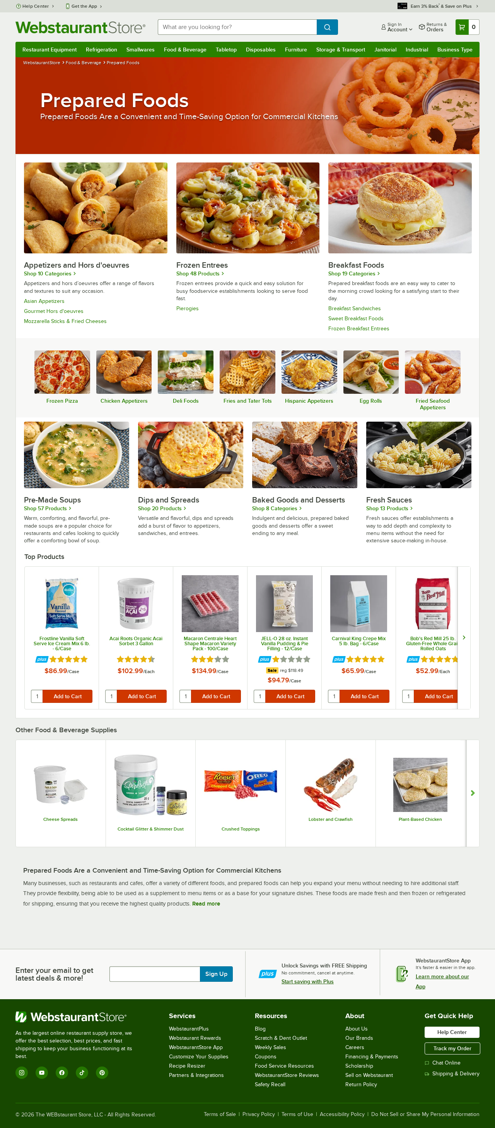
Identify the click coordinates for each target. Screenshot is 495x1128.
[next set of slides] (463, 638)
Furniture (296, 49)
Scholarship (359, 1066)
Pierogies (187, 308)
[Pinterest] (102, 1072)
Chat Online (446, 1063)
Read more (206, 904)
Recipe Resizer (187, 1066)
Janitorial (385, 49)
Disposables (261, 49)
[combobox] (237, 27)
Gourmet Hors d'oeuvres (54, 311)
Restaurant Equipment (49, 49)
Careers (354, 1047)
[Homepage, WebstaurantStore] (80, 27)
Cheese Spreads (60, 819)
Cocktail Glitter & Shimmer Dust (151, 829)
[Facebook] (62, 1072)
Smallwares (140, 49)
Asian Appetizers (44, 301)
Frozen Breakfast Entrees (358, 329)
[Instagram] (21, 1072)
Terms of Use (297, 1114)
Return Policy (361, 1084)
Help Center (35, 6)
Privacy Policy (258, 1114)
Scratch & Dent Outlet (281, 1038)
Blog (260, 1029)
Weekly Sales (270, 1047)
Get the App (84, 6)
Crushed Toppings (241, 829)
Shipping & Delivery (456, 1074)
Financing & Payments (371, 1057)
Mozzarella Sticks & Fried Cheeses (65, 321)
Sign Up (216, 974)
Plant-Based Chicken (420, 819)
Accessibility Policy (342, 1114)
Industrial (417, 49)
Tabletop (226, 49)
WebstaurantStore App (196, 1047)
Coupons (266, 1057)
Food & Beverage (185, 49)
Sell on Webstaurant (369, 1075)
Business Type (455, 49)
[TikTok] (82, 1072)
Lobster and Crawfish (331, 819)
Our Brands (359, 1038)
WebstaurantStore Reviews (287, 1075)
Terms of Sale (220, 1114)
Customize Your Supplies (199, 1057)
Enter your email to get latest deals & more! (54, 974)
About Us (356, 1029)
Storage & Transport (340, 49)
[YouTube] (42, 1072)
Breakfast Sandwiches (354, 308)
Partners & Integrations (196, 1075)
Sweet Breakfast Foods (356, 318)
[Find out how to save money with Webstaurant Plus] (42, 659)
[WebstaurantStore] (79, 1017)
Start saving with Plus (308, 981)
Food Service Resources (284, 1066)
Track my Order (452, 1048)
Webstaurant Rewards (195, 1038)
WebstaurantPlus (189, 1029)
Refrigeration (101, 49)
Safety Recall (270, 1084)
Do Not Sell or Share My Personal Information (425, 1114)
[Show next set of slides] (472, 793)
